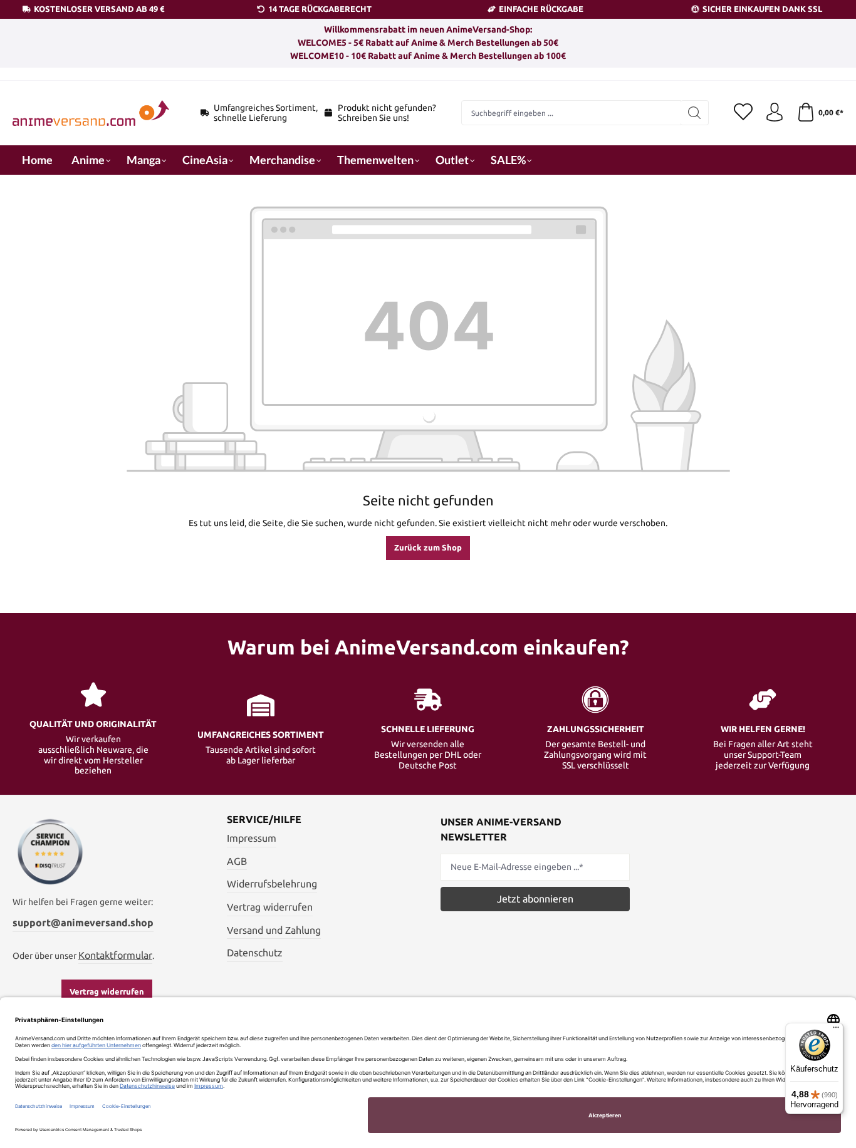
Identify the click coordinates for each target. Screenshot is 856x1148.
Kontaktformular (115, 955)
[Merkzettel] (743, 113)
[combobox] (571, 112)
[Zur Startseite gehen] (91, 113)
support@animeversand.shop (83, 922)
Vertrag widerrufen (107, 991)
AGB (237, 861)
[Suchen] (695, 112)
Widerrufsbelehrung (272, 883)
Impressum (251, 838)
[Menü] (835, 1030)
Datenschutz (255, 952)
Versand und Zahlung (274, 930)
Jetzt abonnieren (535, 898)
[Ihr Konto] (774, 113)
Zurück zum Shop (428, 547)
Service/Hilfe (264, 819)
